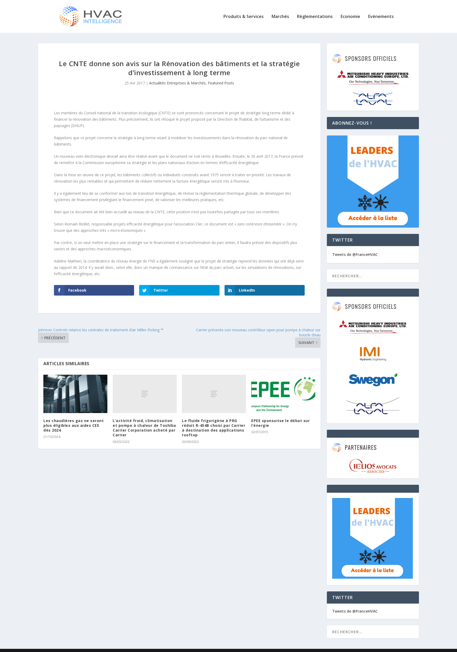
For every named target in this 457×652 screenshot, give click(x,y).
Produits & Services (243, 16)
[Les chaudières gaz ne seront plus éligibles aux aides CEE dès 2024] (75, 394)
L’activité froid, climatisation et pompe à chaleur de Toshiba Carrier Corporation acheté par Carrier (144, 428)
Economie (350, 16)
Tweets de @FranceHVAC (355, 254)
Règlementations (315, 16)
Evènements (381, 16)
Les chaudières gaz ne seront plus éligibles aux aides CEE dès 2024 (73, 425)
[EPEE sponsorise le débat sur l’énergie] (283, 394)
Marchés (280, 16)
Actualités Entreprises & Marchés (177, 82)
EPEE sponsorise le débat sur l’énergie (280, 423)
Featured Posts (221, 82)
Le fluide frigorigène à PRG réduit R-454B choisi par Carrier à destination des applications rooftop (213, 428)
